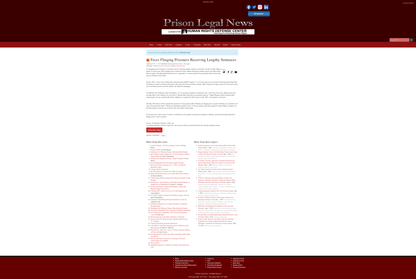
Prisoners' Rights (213, 167)
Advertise (217, 45)
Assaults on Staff (231, 193)
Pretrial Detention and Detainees (227, 150)
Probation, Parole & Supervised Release (208, 189)
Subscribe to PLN (238, 258)
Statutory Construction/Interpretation (207, 158)
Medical (215, 165)
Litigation (179, 45)
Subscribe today (185, 52)
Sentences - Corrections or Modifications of (224, 186)
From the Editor (155, 150)
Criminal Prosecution (158, 66)
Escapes (217, 193)
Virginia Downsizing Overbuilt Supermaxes (164, 223)
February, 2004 (182, 64)
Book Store (207, 45)
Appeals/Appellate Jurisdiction (218, 156)
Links (188, 45)
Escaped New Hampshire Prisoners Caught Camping (167, 158)
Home (151, 45)
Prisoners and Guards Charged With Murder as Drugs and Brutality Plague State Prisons (168, 187)
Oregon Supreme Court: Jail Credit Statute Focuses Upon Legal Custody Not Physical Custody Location (217, 153)
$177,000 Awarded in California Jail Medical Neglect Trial (169, 195)
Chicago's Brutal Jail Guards (159, 169)
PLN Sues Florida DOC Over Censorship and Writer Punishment (170, 210)
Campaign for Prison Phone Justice (185, 265)
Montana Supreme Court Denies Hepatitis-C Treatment (167, 217)
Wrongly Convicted (181, 267)
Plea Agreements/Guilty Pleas (218, 204)
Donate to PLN (237, 265)
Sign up (411, 3)
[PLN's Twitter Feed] (254, 6)
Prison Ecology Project (214, 267)
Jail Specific (223, 193)
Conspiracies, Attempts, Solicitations (214, 202)
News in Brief (155, 243)
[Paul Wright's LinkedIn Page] (266, 6)
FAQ (208, 261)
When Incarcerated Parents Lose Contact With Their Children (169, 174)
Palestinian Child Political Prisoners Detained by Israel (167, 199)
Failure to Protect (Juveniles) (213, 212)
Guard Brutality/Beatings (228, 171)
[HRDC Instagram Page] (260, 6)
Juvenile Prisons (225, 212)
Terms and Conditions (214, 263)
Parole (206, 167)
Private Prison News (239, 267)
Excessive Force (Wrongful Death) (213, 173)
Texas (183, 66)
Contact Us (210, 258)
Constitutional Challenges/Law (211, 150)
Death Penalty (223, 217)
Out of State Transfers (229, 199)
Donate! (225, 45)
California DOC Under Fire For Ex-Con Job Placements (168, 191)
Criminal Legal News (181, 263)
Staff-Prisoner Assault (219, 208)
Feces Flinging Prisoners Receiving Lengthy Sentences (167, 163)
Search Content (236, 45)
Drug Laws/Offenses (216, 225)
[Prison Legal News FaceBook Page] (248, 6)
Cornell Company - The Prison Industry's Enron (165, 145)
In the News (168, 45)
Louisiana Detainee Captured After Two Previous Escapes (216, 191)
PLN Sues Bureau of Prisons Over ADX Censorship (166, 171)
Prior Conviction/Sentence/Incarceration (208, 195)
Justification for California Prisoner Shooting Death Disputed (169, 152)
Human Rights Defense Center (184, 261)
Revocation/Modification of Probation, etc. (215, 184)
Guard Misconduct (216, 171)
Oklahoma (178, 66)
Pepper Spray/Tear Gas (210, 210)
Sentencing (167, 66)
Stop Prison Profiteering (214, 265)
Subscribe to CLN (238, 261)
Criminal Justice (231, 156)
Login (405, 3)
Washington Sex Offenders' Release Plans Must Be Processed (169, 208)
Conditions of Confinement (219, 147)
